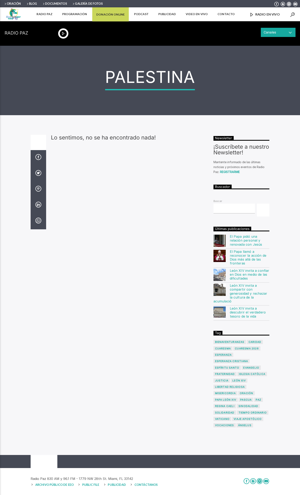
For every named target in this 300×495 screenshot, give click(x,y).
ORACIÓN (246, 393)
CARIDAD (255, 341)
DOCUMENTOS (56, 3)
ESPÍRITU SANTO (227, 367)
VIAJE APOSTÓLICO (248, 418)
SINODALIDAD (248, 406)
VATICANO (222, 418)
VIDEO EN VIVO (197, 14)
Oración (14, 3)
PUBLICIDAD (167, 14)
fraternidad (225, 374)
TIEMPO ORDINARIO (253, 412)
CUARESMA (223, 348)
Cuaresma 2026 (247, 348)
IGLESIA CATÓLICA (252, 374)
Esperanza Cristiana (231, 361)
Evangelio (251, 367)
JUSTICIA (222, 380)
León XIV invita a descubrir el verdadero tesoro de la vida (248, 312)
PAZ (258, 399)
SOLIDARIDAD (224, 412)
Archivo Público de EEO (54, 484)
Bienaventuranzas (229, 341)
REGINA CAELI (224, 406)
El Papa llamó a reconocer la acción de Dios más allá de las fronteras (248, 257)
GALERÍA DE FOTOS (88, 3)
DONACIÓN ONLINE (110, 14)
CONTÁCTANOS (146, 484)
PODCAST (141, 14)
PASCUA (246, 399)
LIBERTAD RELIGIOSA (230, 386)
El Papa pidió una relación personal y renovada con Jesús (246, 240)
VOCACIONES (224, 425)
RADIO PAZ (44, 14)
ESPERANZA (223, 354)
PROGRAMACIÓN (74, 14)
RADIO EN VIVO (267, 14)
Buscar (217, 201)
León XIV (239, 380)
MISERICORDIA (225, 393)
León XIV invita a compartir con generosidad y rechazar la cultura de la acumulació (240, 293)
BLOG (33, 3)
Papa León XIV (225, 399)
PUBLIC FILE (90, 484)
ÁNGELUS (244, 425)
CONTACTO (226, 14)
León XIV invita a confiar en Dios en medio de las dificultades (249, 274)
